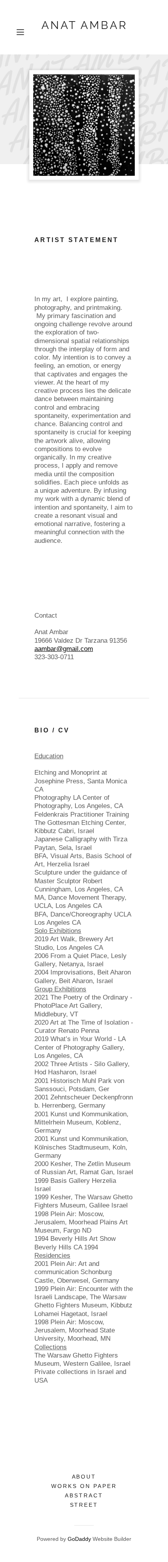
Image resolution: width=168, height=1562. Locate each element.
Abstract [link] (84, 1495)
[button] (23, 32)
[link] (84, 32)
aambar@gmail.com (63, 649)
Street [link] (84, 1505)
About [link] (84, 1476)
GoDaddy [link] (79, 1539)
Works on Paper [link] (84, 1486)
